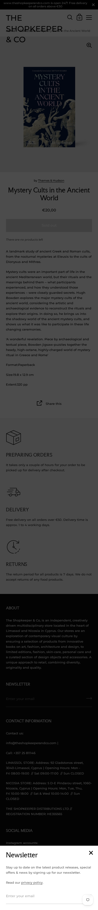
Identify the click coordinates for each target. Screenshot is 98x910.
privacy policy (32, 882)
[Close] (91, 853)
